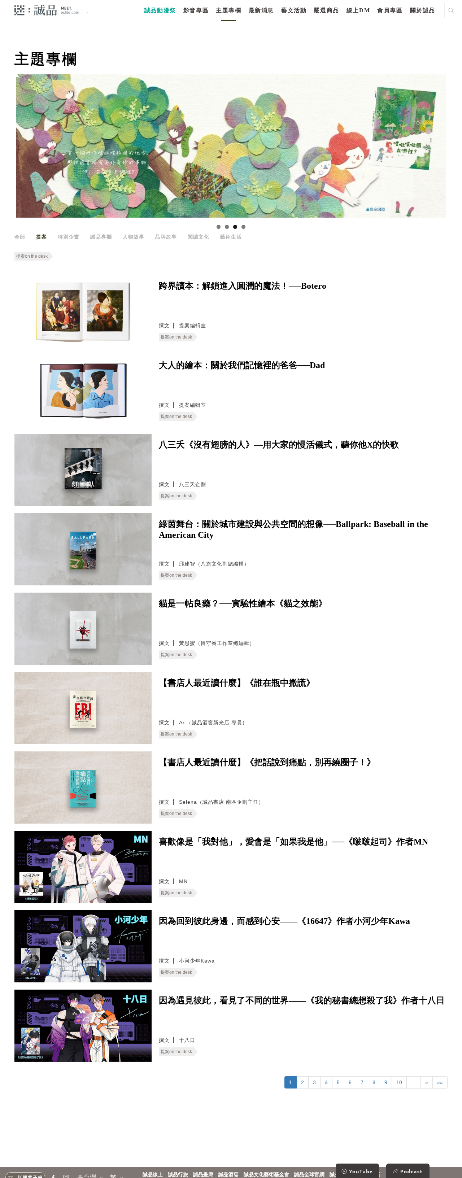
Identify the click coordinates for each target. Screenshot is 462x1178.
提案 (41, 237)
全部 (19, 237)
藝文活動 (293, 10)
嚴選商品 (326, 10)
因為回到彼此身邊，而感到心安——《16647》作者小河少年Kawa (284, 921)
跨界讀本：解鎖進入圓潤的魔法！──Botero (242, 286)
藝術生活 (231, 237)
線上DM (358, 10)
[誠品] (46, 10)
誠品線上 (153, 1174)
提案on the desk (32, 256)
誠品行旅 (178, 1174)
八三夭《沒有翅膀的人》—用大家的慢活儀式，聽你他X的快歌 (279, 444)
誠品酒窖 (228, 1174)
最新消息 (261, 10)
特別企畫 (68, 237)
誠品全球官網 (309, 1174)
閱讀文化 (198, 237)
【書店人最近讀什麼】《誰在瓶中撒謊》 (237, 683)
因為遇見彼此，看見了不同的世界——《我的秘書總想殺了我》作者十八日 (302, 1000)
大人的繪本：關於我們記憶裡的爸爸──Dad (242, 365)
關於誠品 (422, 10)
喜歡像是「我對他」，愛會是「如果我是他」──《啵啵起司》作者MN (293, 841)
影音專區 (196, 10)
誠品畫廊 (203, 1174)
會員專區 (389, 10)
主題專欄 (228, 10)
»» (440, 1082)
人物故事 (133, 237)
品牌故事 (166, 237)
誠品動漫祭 (160, 10)
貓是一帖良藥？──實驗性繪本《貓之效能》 (243, 603)
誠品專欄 (101, 237)
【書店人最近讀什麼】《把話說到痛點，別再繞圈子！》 (267, 762)
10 (399, 1082)
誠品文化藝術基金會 (266, 1174)
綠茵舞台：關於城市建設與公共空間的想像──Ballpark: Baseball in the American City (293, 529)
